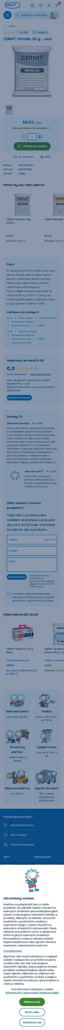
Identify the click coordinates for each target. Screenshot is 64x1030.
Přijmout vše (32, 1002)
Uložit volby (32, 1012)
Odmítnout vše (32, 1022)
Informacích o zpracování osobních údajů (32, 992)
